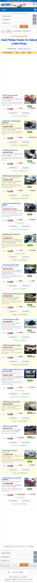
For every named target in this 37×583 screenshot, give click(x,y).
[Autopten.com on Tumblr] (24, 577)
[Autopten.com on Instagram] (16, 577)
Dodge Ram (23, 289)
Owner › (10, 100)
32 (28, 546)
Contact (30, 579)
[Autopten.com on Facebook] (10, 577)
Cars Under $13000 (23, 145)
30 (23, 546)
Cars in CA (15, 504)
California (14, 145)
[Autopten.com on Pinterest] (13, 577)
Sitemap (14, 579)
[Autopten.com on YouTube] (21, 577)
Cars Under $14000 (22, 314)
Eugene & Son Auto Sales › (8, 273)
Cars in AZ (15, 171)
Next (32, 546)
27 (15, 546)
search (23, 26)
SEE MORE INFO (13, 113)
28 (17, 546)
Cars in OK (15, 445)
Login (35, 4)
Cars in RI (14, 229)
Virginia (14, 260)
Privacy (25, 579)
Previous (7, 546)
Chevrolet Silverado (23, 229)
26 (12, 546)
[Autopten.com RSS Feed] (26, 577)
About (18, 579)
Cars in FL (16, 289)
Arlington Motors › (12, 242)
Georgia (15, 314)
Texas (14, 421)
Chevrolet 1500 (23, 445)
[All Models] (19, 19)
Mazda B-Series (23, 171)
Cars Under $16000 (22, 473)
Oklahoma (14, 198)
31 (26, 546)
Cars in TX (15, 116)
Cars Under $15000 (22, 421)
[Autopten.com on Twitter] (19, 577)
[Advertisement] (18, 525)
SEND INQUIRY (25, 113)
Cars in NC (14, 397)
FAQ (22, 579)
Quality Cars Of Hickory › (7, 379)
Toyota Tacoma (23, 116)
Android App (8, 579)
